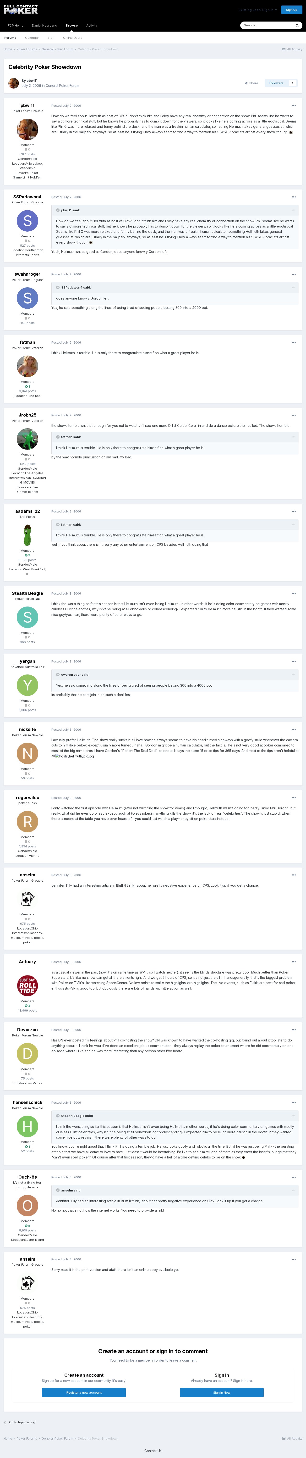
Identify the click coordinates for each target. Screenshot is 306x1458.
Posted (66, 105)
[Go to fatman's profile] (27, 366)
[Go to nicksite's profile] (27, 753)
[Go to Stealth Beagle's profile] (27, 617)
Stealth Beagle (27, 593)
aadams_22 (27, 511)
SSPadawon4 (27, 196)
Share (252, 83)
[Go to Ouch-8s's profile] (27, 1205)
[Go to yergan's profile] (27, 685)
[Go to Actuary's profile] (27, 985)
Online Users (72, 37)
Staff (51, 37)
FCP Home (15, 25)
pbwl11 (32, 80)
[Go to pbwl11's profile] (13, 83)
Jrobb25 (28, 414)
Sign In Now (221, 1392)
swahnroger (27, 274)
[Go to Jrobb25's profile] (27, 439)
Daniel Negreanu (44, 25)
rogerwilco (27, 797)
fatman (27, 342)
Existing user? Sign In (257, 10)
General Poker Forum (62, 85)
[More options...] (294, 106)
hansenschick (27, 1102)
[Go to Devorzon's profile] (27, 1053)
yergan (27, 661)
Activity (91, 25)
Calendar (32, 37)
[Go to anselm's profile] (27, 899)
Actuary (27, 961)
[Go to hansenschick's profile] (27, 1126)
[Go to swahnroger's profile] (27, 298)
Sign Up (291, 9)
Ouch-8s (27, 1177)
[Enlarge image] (291, 132)
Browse (72, 25)
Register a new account (84, 1392)
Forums (10, 37)
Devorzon (27, 1029)
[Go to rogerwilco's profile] (27, 821)
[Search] (297, 25)
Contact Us (153, 1451)
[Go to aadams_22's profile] (27, 535)
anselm (27, 874)
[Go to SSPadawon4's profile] (27, 221)
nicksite (27, 729)
